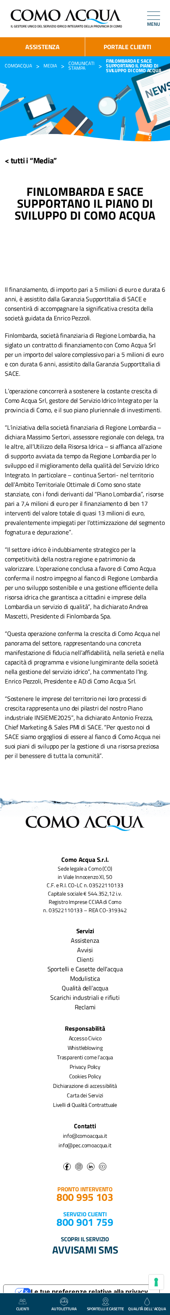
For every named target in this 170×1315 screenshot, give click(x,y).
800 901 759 (85, 1222)
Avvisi (85, 950)
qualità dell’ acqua (147, 1309)
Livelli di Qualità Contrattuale (85, 1105)
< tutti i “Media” (31, 160)
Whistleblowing (85, 1047)
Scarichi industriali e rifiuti (85, 997)
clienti (22, 1309)
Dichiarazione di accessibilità (85, 1085)
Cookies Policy (85, 1076)
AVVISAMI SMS (85, 1250)
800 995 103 (85, 1197)
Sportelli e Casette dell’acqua (85, 969)
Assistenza (42, 47)
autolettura (64, 1309)
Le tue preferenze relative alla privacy (89, 1292)
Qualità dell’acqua (85, 988)
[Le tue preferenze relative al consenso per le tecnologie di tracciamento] (156, 1282)
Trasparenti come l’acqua (85, 1057)
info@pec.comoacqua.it (85, 1145)
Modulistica (85, 978)
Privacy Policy (85, 1066)
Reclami (85, 1007)
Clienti (85, 959)
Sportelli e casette (105, 1309)
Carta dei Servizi (85, 1095)
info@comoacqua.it (85, 1135)
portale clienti (127, 47)
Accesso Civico (85, 1038)
